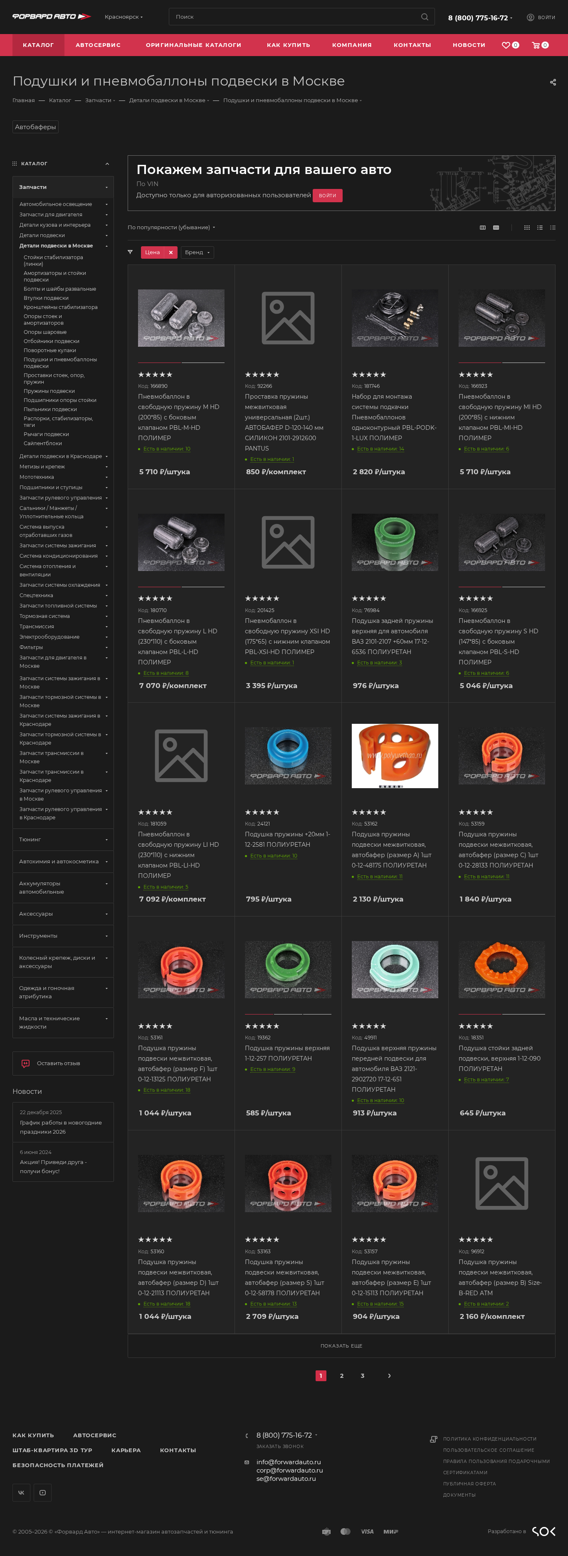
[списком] (540, 227)
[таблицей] (552, 227)
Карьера (126, 1450)
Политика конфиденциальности (490, 1439)
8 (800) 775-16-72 (478, 18)
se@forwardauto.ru (286, 1478)
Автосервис (94, 1435)
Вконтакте (21, 1493)
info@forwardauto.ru (289, 1462)
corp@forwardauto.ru (290, 1470)
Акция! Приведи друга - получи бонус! (53, 1166)
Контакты (178, 1450)
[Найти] (425, 16)
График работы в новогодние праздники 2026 (61, 1127)
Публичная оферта (469, 1484)
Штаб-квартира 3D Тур (52, 1450)
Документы (459, 1495)
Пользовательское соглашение (489, 1450)
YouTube (43, 1493)
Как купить (33, 1435)
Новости (27, 1091)
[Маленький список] (483, 227)
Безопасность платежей (58, 1465)
